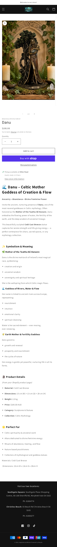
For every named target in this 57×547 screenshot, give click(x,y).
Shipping (13, 132)
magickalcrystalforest (25, 542)
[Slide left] (23, 114)
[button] (3, 9)
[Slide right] (34, 114)
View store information (14, 179)
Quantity (5, 136)
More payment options (28, 165)
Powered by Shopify (36, 542)
